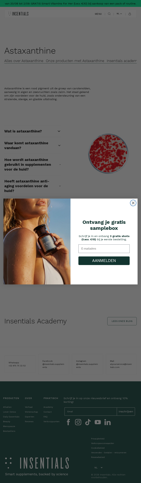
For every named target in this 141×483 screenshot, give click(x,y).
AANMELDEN (104, 260)
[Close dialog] (133, 203)
